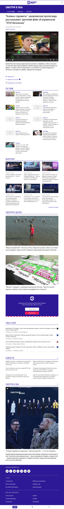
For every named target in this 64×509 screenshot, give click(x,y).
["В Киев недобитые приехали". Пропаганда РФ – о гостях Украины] (14, 166)
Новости (45, 106)
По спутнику (9, 501)
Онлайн (35, 495)
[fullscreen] (56, 59)
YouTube (35, 498)
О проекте (29, 11)
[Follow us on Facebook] (7, 471)
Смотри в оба (12, 384)
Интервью (45, 92)
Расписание (36, 501)
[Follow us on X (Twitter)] (10, 471)
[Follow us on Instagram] (17, 471)
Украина (17, 92)
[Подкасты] (28, 471)
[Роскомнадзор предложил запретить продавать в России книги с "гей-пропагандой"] (37, 107)
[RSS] (25, 471)
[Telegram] (32, 507)
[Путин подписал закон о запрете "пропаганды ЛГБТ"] (10, 132)
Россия (17, 106)
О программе (11, 11)
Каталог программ (10, 484)
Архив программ (37, 487)
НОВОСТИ (10, 358)
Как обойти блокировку (12, 487)
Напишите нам (36, 484)
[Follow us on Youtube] (14, 471)
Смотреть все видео (53, 207)
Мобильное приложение (39, 481)
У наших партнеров (11, 498)
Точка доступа (9, 495)
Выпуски (20, 11)
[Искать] (49, 507)
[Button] (10, 77)
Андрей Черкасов (10, 29)
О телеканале (9, 481)
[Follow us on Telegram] (21, 471)
